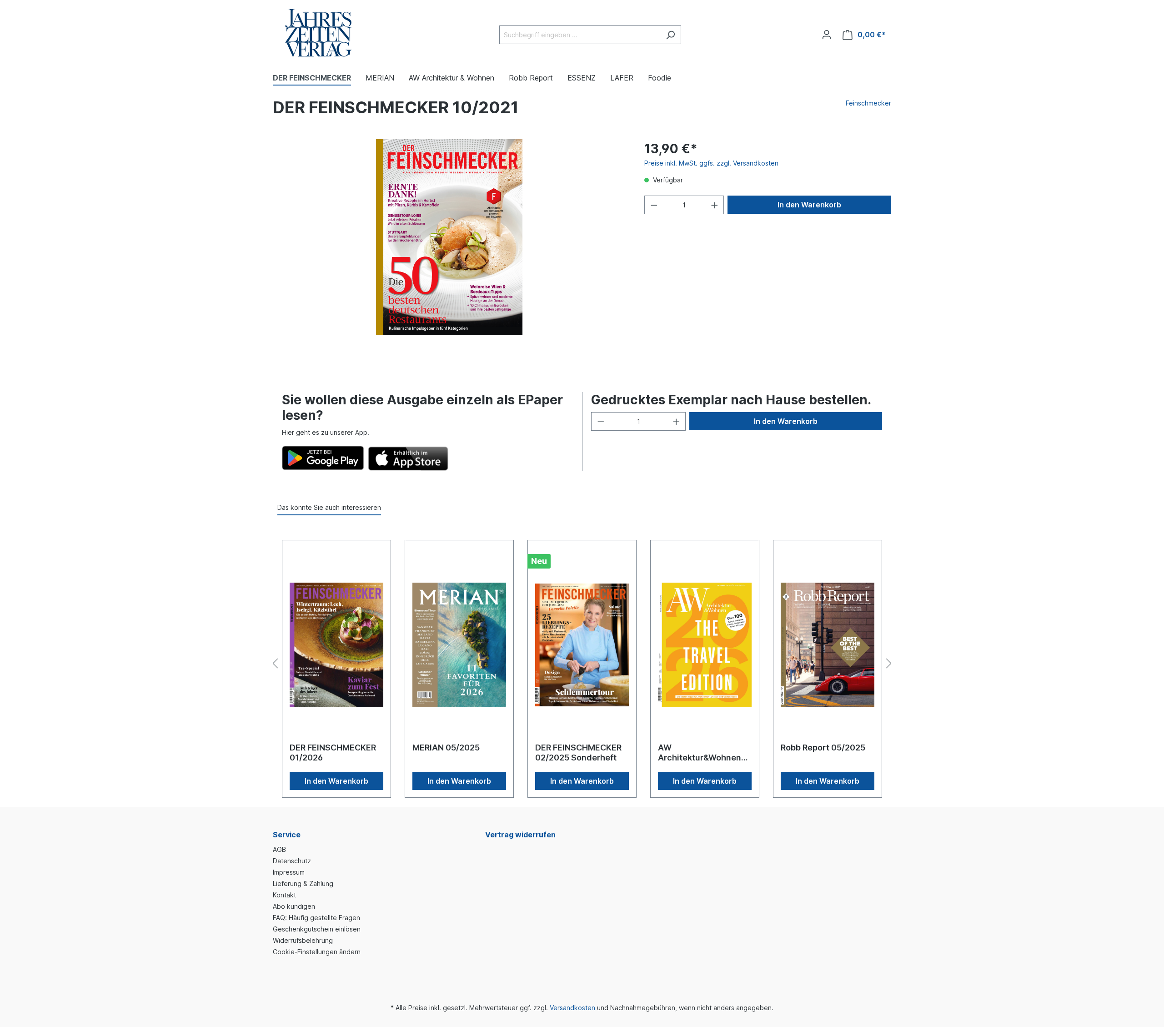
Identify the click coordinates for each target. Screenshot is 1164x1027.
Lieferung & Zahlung (303, 883)
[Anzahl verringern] (653, 205)
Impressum (289, 872)
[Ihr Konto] (826, 34)
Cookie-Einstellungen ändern (317, 952)
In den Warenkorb (809, 204)
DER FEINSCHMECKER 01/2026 (333, 752)
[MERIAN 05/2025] (459, 645)
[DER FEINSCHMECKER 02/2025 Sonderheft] (582, 645)
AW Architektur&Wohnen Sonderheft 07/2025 (699, 753)
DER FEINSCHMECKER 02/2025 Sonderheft (578, 752)
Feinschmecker (868, 103)
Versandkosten (572, 1008)
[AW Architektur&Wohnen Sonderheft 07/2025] (705, 645)
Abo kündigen (294, 906)
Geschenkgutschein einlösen (317, 929)
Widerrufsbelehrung (303, 940)
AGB (279, 849)
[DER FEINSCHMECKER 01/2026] (336, 645)
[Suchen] (670, 34)
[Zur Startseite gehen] (318, 33)
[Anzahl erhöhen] (714, 205)
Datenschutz (292, 861)
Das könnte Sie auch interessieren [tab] (329, 507)
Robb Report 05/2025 (823, 747)
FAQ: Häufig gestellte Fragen (316, 917)
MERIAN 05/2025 (446, 747)
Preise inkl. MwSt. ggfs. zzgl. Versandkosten (711, 163)
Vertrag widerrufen (520, 834)
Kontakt (284, 895)
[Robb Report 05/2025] (827, 645)
